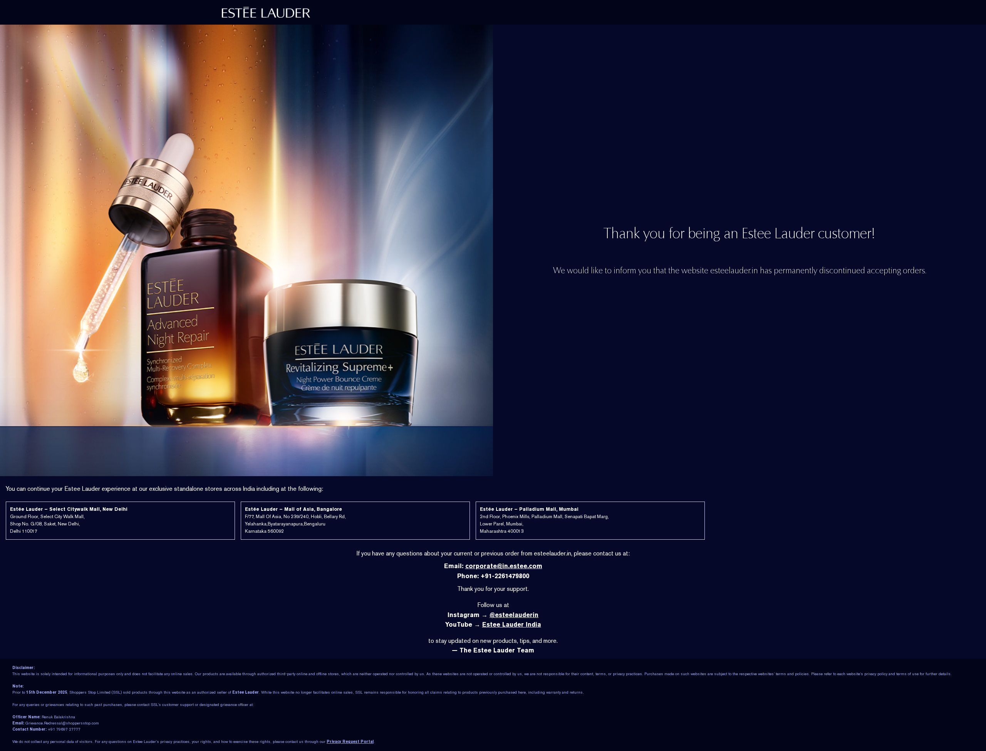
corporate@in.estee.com (503, 566)
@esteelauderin (514, 615)
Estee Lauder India (511, 625)
